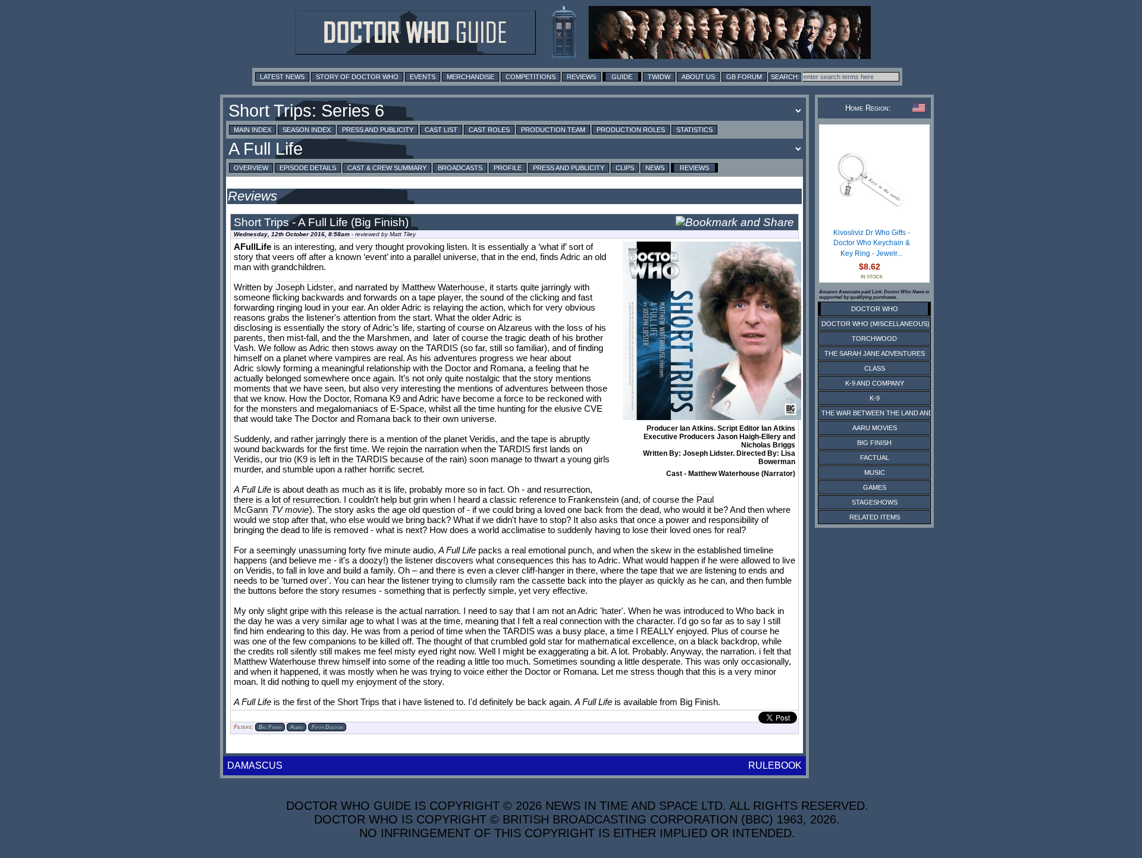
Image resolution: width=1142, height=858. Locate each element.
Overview (251, 167)
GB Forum (744, 76)
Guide (621, 76)
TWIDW (659, 76)
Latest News (282, 76)
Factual (874, 457)
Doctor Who (874, 308)
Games (874, 487)
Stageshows (875, 502)
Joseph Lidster (304, 287)
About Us (698, 76)
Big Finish (874, 442)
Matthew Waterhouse (443, 287)
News (654, 167)
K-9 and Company (874, 383)
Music (874, 472)
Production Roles (631, 129)
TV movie (290, 510)
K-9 (875, 398)
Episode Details (308, 167)
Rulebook (775, 765)
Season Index (307, 129)
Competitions (531, 76)
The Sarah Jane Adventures (874, 353)
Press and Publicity (377, 129)
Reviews (581, 76)
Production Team (553, 129)
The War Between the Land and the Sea (891, 413)
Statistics (694, 129)
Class (874, 368)
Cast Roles (489, 129)
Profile (508, 167)
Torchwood (874, 338)
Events (422, 76)
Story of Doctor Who (357, 76)
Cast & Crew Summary (386, 167)
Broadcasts (460, 167)
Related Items (874, 517)
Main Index (252, 129)
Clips (625, 167)
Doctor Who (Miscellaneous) (875, 323)
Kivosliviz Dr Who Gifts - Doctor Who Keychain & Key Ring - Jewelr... (871, 243)
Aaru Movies (874, 427)
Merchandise (470, 76)
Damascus (255, 765)
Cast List (441, 129)
